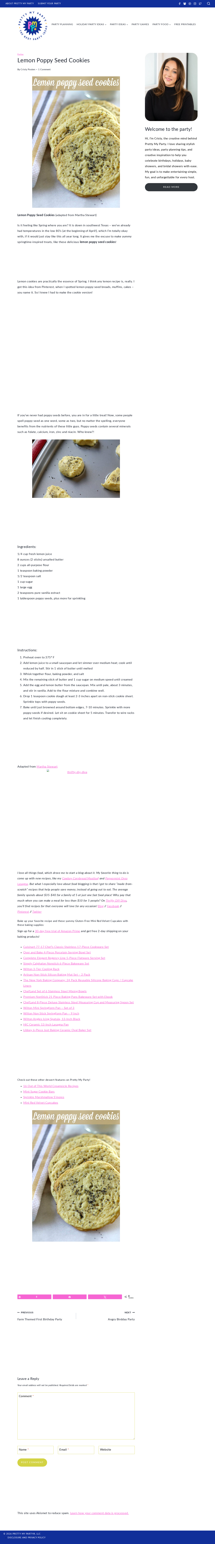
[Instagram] (195, 3)
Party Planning (62, 24)
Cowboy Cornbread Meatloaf (80, 878)
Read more (171, 187)
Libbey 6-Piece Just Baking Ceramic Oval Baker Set (57, 1030)
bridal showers (173, 166)
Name (24, 1449)
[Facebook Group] (184, 3)
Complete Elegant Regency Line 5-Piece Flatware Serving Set (64, 958)
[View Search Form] (208, 4)
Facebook (113, 906)
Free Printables (185, 24)
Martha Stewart (47, 766)
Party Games (140, 24)
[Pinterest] (189, 3)
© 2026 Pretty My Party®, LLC (22, 1534)
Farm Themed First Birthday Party (39, 1316)
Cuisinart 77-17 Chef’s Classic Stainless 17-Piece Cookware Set (66, 947)
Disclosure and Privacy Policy (27, 1538)
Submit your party (49, 4)
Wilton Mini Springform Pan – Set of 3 (48, 1008)
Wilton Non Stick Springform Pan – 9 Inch (51, 1013)
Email (64, 1449)
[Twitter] (200, 3)
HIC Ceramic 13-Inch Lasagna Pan (46, 1024)
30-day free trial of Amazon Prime (57, 931)
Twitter (37, 911)
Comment (26, 1396)
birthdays (164, 160)
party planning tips (173, 149)
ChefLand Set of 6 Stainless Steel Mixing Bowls (55, 991)
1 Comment (44, 69)
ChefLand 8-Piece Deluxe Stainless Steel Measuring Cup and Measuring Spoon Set (78, 1002)
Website (105, 1449)
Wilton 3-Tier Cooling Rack (41, 969)
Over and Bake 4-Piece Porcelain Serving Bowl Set (57, 952)
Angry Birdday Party (121, 1316)
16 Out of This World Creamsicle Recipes (51, 1086)
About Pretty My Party (20, 4)
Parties (20, 54)
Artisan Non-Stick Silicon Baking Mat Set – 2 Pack (56, 974)
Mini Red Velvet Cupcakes (40, 1102)
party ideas (152, 149)
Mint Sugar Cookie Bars (39, 1091)
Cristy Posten (28, 69)
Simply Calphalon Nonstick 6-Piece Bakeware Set (56, 963)
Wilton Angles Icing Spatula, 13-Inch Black (51, 1019)
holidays (177, 160)
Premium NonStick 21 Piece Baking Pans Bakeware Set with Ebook (68, 996)
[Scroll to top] (208, 1532)
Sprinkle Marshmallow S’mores (43, 1097)
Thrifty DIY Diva (116, 900)
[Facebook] (179, 3)
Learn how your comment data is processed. (99, 1513)
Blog (101, 906)
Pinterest (23, 911)
